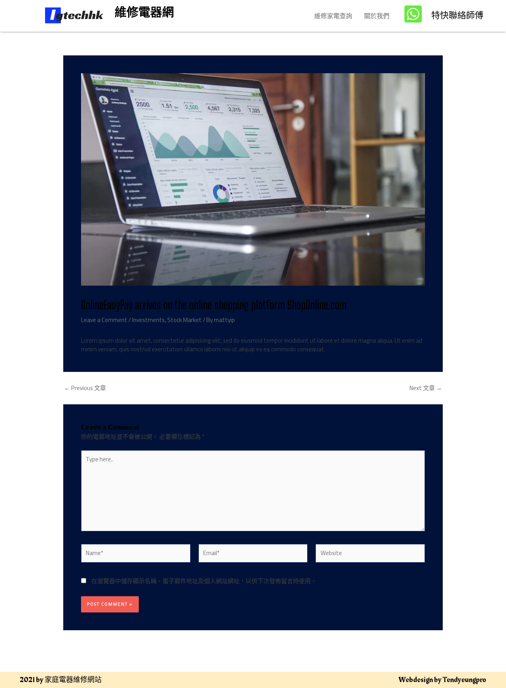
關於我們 (376, 16)
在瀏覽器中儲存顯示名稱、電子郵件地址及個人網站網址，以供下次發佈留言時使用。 (204, 581)
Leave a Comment (104, 320)
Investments (148, 320)
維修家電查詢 (333, 16)
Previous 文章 (85, 388)
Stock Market (184, 320)
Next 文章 (426, 388)
